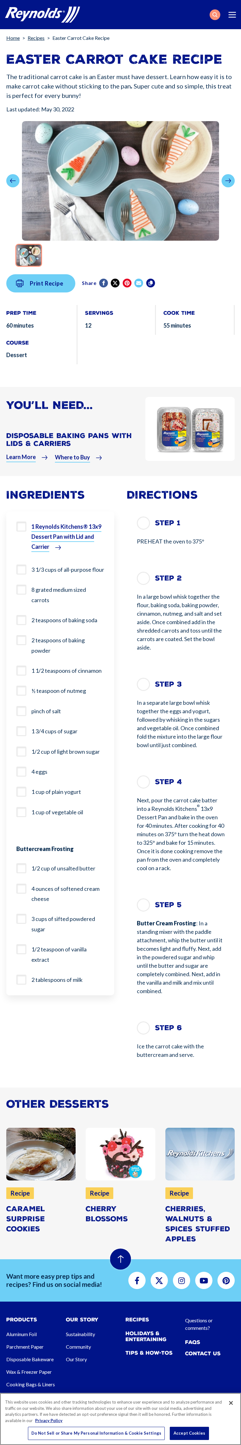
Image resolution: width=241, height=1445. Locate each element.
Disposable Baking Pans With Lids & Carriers (69, 440)
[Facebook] (104, 283)
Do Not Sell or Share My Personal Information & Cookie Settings (96, 1433)
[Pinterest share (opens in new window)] (127, 283)
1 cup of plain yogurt (56, 791)
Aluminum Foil (21, 1334)
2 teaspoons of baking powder (58, 645)
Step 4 (168, 782)
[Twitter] (115, 283)
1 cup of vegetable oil (57, 812)
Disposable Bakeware (30, 1359)
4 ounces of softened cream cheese (65, 893)
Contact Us (203, 1354)
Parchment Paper (25, 1347)
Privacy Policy (48, 1420)
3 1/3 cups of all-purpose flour (67, 569)
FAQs (192, 1342)
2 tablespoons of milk (57, 979)
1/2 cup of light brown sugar (65, 751)
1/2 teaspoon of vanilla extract (59, 954)
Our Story (76, 1359)
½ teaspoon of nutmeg (58, 690)
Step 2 (168, 578)
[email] (139, 283)
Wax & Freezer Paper (29, 1372)
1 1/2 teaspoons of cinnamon (66, 670)
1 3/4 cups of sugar (54, 731)
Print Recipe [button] (46, 283)
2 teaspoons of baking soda (64, 620)
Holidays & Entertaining (146, 1336)
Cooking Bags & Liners (30, 1384)
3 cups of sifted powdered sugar (63, 923)
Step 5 (168, 905)
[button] (214, 14)
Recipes (36, 38)
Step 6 (168, 1028)
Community (78, 1347)
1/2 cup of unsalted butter (63, 868)
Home (13, 38)
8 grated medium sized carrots (58, 594)
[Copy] (151, 283)
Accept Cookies (189, 1433)
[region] (120, 1419)
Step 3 (168, 684)
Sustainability (80, 1334)
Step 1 (167, 523)
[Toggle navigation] (232, 15)
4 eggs (39, 771)
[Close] (231, 1403)
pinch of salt (46, 711)
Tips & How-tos (149, 1353)
